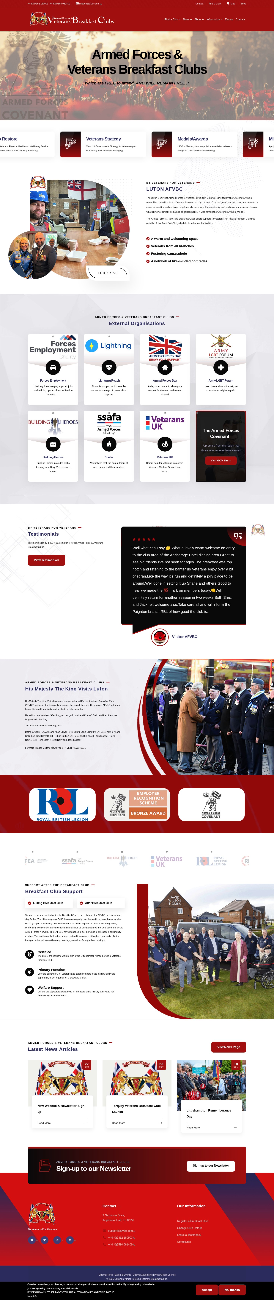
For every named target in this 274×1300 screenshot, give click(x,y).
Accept (207, 1289)
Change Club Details (189, 1227)
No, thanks (232, 1289)
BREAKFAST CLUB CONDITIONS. (132, 1292)
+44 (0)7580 (120, 1244)
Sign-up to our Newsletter (211, 1165)
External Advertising (143, 1275)
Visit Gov (72, 150)
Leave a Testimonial (189, 1234)
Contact (199, 3)
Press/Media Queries (165, 1275)
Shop (243, 3)
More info (32, 1296)
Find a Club (215, 3)
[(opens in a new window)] (221, 446)
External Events (123, 1275)
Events (229, 19)
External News (106, 1275)
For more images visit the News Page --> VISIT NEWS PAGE (55, 748)
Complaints (184, 1241)
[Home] (72, 19)
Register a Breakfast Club (192, 1221)
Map (233, 3)
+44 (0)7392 (120, 1237)
